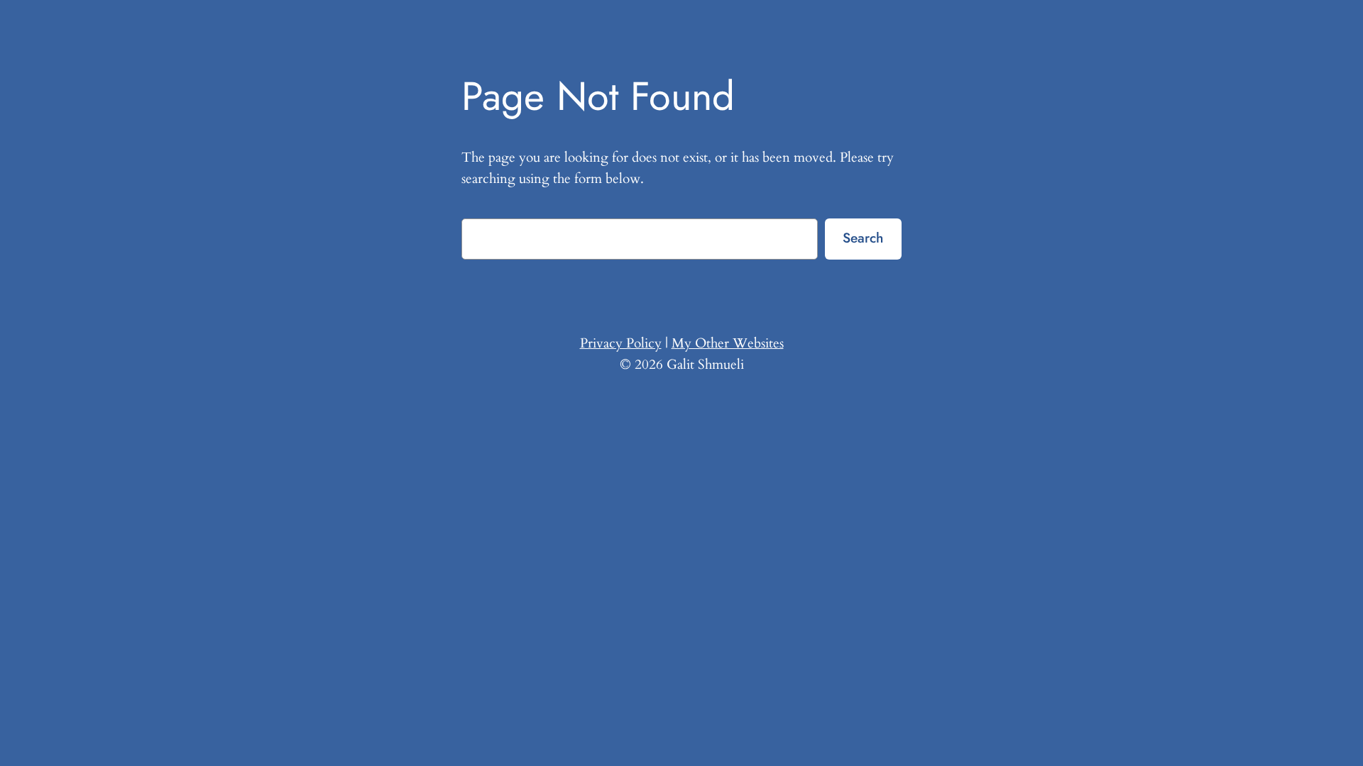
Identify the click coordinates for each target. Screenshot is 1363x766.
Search (863, 238)
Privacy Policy (621, 343)
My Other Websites (728, 343)
